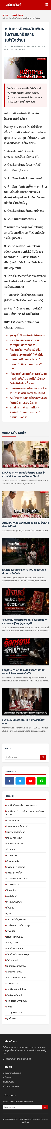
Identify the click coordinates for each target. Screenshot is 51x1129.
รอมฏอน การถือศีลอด (16, 966)
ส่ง (45, 1107)
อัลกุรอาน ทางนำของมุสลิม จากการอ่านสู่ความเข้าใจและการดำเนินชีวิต (23, 671)
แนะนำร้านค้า (11, 896)
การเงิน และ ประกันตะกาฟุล (18, 925)
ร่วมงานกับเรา (8, 1081)
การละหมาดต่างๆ (14, 901)
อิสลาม (27, 46)
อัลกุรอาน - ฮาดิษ (14, 971)
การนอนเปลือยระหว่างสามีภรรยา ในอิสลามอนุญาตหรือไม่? (26, 364)
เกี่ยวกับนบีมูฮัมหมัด (15, 948)
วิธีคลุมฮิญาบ (12, 890)
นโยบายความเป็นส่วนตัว (12, 1073)
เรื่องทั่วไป (10, 849)
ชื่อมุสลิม (10, 907)
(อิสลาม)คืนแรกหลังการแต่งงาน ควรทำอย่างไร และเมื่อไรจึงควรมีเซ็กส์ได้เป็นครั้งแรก (28, 379)
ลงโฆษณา (7, 1077)
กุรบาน (9, 913)
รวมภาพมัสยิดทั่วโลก (15, 832)
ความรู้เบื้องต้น (12, 942)
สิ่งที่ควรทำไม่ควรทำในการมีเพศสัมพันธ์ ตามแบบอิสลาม (28, 400)
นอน (39, 46)
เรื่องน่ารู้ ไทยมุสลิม (14, 936)
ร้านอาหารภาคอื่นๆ (14, 843)
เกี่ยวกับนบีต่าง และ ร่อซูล (17, 954)
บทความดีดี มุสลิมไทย (16, 919)
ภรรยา (14, 49)
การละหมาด (11, 855)
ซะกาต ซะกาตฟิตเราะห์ (16, 977)
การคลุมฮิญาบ (12, 884)
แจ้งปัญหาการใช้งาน (11, 1086)
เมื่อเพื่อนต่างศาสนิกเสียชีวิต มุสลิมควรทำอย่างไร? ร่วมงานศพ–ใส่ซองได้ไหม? (23, 474)
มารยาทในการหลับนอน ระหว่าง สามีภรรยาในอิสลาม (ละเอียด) (28, 390)
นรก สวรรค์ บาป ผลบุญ (16, 1000)
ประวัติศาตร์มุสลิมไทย (16, 989)
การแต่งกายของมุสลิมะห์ (17, 878)
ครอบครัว (22, 49)
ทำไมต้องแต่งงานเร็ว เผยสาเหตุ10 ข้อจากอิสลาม (24, 342)
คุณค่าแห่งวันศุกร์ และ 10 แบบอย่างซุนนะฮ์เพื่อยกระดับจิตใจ (24, 571)
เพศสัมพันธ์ (18, 46)
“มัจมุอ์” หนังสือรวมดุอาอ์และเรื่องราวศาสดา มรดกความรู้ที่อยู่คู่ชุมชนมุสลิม (24, 621)
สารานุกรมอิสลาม (14, 1012)
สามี (43, 46)
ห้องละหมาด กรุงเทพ (15, 867)
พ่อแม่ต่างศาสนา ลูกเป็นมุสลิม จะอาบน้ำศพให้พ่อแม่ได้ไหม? (25, 524)
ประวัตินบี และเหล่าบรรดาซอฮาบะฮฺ (21, 805)
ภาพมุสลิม (11, 931)
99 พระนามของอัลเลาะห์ (16, 826)
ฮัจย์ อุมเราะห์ (12, 960)
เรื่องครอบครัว (12, 861)
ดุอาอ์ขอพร (11, 1018)
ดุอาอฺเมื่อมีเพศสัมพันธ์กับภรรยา (28, 335)
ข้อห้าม (33, 46)
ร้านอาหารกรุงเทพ (14, 837)
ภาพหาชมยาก (12, 820)
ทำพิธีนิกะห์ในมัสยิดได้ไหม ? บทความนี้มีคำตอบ (24, 721)
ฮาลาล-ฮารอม (12, 983)
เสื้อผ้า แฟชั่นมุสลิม (14, 995)
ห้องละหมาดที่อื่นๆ (14, 872)
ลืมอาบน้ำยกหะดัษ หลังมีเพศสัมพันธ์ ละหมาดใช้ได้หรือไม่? (26, 352)
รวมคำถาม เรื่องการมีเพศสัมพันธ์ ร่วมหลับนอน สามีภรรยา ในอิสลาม (25, 412)
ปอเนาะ (9, 1006)
